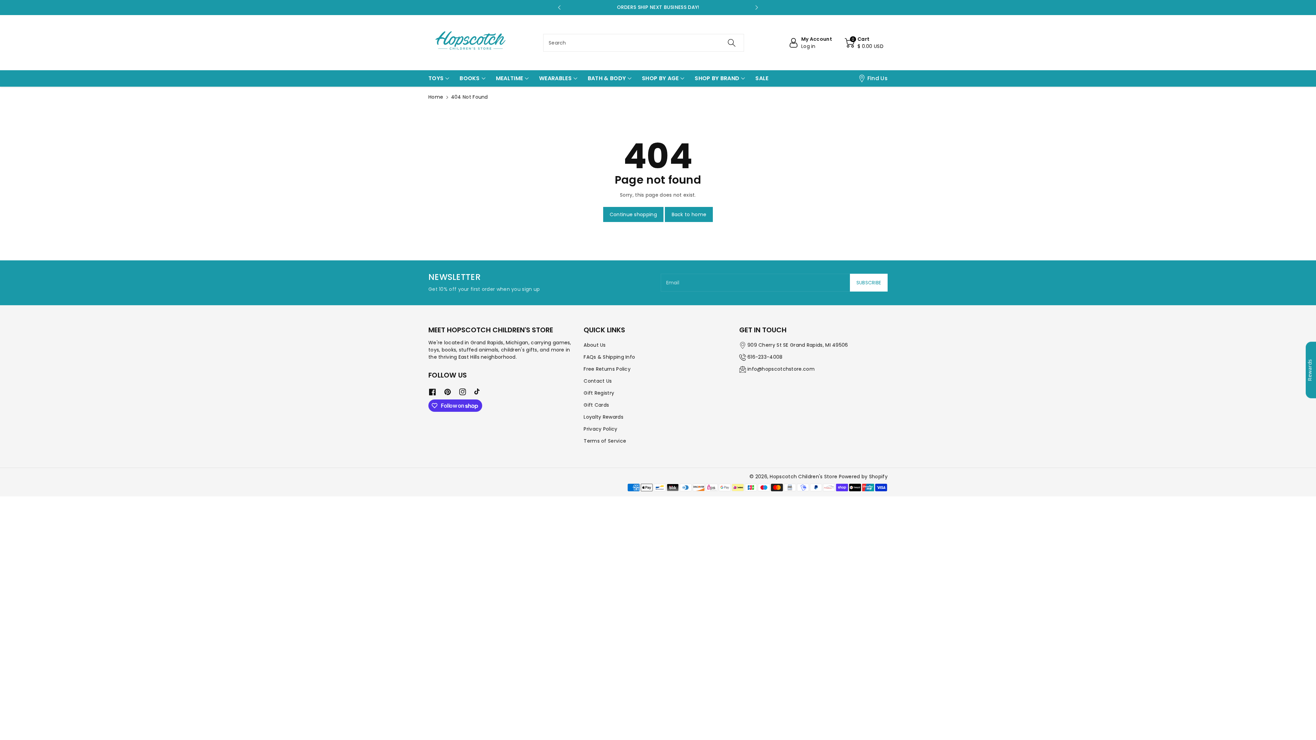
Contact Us (598, 381)
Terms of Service (605, 440)
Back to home (689, 214)
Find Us (877, 78)
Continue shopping (633, 214)
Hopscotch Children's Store (803, 476)
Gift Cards (596, 405)
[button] (864, 42)
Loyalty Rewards (603, 417)
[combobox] (644, 42)
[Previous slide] (559, 7)
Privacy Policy (600, 429)
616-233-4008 (765, 357)
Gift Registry (599, 393)
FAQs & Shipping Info (609, 357)
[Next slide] (756, 7)
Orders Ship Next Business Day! (658, 7)
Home (435, 97)
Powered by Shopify (863, 476)
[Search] (732, 42)
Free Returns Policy (607, 369)
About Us (595, 345)
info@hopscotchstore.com (781, 369)
